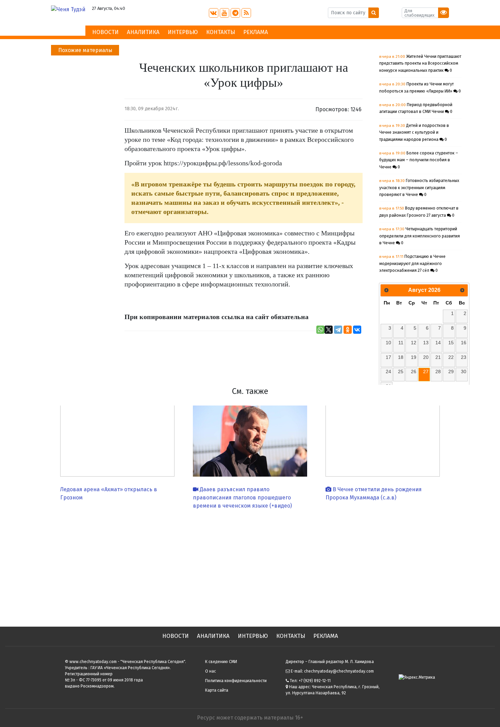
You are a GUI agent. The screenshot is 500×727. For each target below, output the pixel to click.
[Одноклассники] (348, 330)
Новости (105, 32)
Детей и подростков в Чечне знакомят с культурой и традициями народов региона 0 (414, 132)
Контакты (220, 32)
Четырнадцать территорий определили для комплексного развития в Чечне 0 (419, 236)
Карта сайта (216, 690)
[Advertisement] (250, 565)
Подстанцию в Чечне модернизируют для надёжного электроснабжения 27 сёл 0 (412, 263)
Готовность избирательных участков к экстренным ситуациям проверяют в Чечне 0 (419, 187)
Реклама (255, 32)
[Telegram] (338, 330)
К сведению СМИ (221, 661)
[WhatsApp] (320, 330)
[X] (328, 330)
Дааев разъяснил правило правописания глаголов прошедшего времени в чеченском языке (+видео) (242, 497)
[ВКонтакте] (357, 330)
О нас (210, 671)
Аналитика (143, 32)
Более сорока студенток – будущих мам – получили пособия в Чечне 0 (418, 160)
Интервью (183, 32)
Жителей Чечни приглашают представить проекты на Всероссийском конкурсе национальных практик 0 (420, 63)
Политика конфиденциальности (236, 680)
